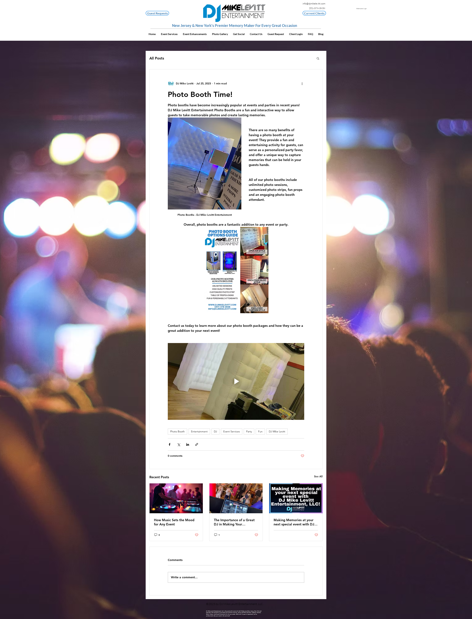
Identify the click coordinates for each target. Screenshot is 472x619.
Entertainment (199, 431)
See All (318, 476)
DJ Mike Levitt (277, 431)
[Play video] (236, 381)
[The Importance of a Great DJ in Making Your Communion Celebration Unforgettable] (236, 498)
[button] (314, 13)
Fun (260, 431)
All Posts (156, 58)
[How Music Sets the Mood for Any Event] (176, 498)
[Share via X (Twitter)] (178, 444)
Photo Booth (177, 431)
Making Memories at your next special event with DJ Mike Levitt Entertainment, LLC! (294, 522)
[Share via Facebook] (169, 444)
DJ (215, 431)
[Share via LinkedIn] (187, 444)
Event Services (231, 431)
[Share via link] (196, 444)
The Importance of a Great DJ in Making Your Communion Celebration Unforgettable (234, 522)
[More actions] (302, 83)
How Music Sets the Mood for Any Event (174, 522)
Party (249, 431)
